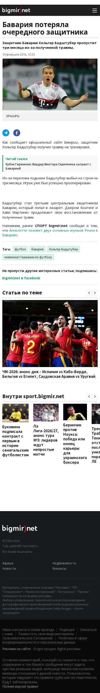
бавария (37, 249)
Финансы (59, 568)
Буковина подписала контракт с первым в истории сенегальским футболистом (15, 440)
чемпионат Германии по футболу (28, 257)
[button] (89, 293)
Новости (9, 568)
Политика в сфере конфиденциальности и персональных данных (44, 640)
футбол (20, 249)
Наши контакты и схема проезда (28, 629)
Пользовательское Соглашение (27, 638)
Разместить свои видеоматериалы (46, 634)
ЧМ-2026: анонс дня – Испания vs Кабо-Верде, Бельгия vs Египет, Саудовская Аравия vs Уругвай (48, 374)
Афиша (7, 563)
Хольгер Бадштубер (63, 249)
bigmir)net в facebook (21, 278)
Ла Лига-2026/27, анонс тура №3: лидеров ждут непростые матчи (46, 440)
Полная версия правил (20, 686)
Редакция (67, 629)
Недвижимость (64, 563)
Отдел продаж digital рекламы (56, 649)
